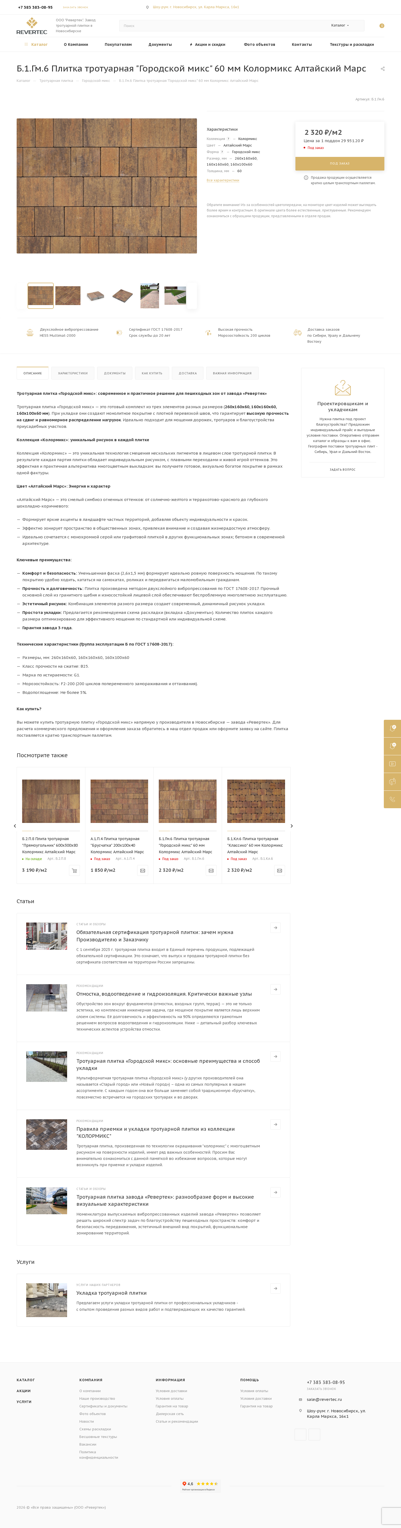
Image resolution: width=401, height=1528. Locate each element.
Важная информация (232, 373)
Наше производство (97, 1398)
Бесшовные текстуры (98, 1436)
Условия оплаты (170, 1398)
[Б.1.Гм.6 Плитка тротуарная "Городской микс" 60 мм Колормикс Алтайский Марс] (107, 186)
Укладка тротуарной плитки (111, 1293)
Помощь (249, 1380)
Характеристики (73, 373)
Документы (114, 373)
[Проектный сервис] (392, 781)
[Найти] (357, 25)
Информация (170, 1380)
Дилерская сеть (170, 1413)
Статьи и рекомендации (177, 1421)
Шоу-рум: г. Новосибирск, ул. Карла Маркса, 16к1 (196, 7)
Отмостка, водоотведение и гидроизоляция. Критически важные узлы (164, 994)
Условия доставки (171, 1391)
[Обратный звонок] (392, 799)
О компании (90, 1391)
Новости (86, 1421)
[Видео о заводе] (392, 764)
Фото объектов (92, 1413)
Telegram (361, 7)
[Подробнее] (275, 928)
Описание (32, 373)
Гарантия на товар (172, 1406)
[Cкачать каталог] (392, 746)
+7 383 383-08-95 (35, 7)
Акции (24, 1391)
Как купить (152, 373)
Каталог (26, 1380)
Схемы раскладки (95, 1429)
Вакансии (87, 1444)
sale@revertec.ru (324, 1399)
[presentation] (15, 825)
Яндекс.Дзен (376, 7)
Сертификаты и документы (103, 1406)
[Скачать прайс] (392, 728)
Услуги (24, 1401)
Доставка (188, 373)
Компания (90, 1380)
